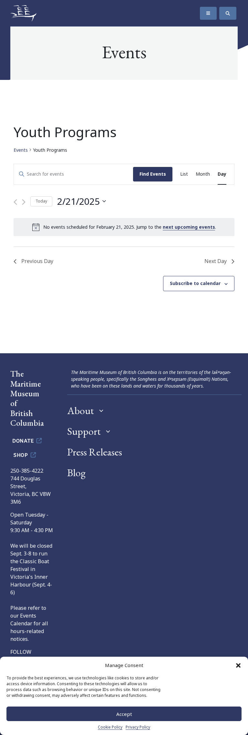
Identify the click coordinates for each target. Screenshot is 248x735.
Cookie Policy (110, 727)
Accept (124, 714)
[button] (238, 665)
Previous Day (37, 261)
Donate (23, 440)
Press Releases (94, 452)
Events (21, 150)
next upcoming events (189, 227)
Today (41, 201)
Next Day (215, 261)
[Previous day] (15, 202)
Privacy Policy (138, 727)
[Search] (227, 13)
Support (84, 431)
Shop (21, 454)
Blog (76, 472)
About (80, 410)
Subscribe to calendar (195, 283)
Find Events (153, 174)
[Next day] (24, 202)
